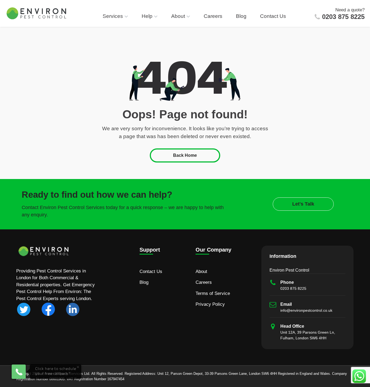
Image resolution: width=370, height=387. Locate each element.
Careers (213, 16)
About (178, 16)
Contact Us (273, 16)
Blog (241, 16)
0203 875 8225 (343, 17)
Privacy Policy (210, 304)
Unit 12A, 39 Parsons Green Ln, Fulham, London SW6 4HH (307, 335)
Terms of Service (213, 293)
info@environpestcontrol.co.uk (306, 310)
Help (147, 16)
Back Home (185, 155)
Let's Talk (303, 204)
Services (113, 16)
